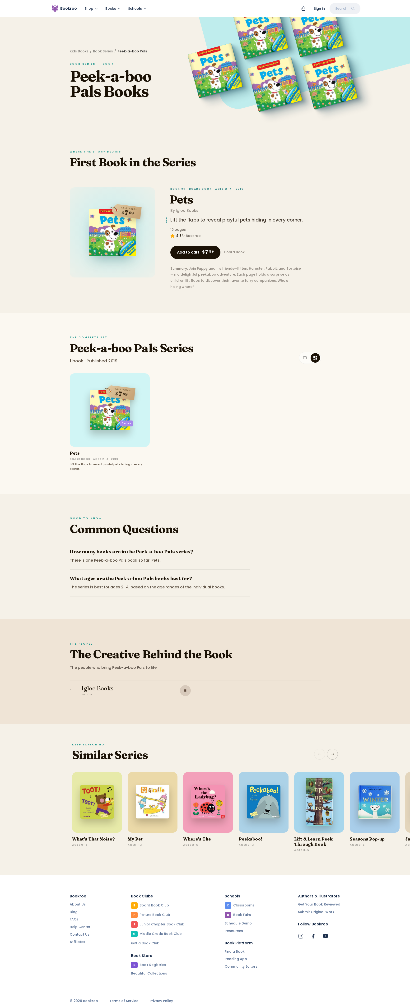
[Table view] (305, 358)
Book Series (103, 51)
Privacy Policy (161, 1001)
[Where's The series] (208, 802)
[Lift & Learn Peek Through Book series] (319, 802)
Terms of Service (123, 1001)
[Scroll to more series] (332, 754)
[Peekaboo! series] (264, 802)
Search (341, 8)
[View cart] (303, 8)
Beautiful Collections (149, 973)
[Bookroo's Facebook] (313, 936)
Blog (74, 912)
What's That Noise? (93, 839)
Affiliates (77, 941)
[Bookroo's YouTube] (325, 936)
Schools (135, 8)
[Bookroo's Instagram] (301, 936)
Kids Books (79, 51)
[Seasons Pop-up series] (375, 802)
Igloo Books (187, 210)
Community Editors (241, 966)
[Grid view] (315, 358)
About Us (78, 904)
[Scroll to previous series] (319, 754)
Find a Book (235, 951)
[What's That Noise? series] (97, 802)
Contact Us (79, 934)
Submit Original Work (316, 912)
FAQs (74, 919)
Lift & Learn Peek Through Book (313, 841)
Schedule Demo (238, 923)
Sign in (319, 8)
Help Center (80, 926)
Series (126, 423)
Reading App (236, 958)
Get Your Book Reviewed (319, 904)
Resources (234, 930)
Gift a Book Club (145, 943)
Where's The (197, 839)
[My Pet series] (152, 802)
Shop (88, 8)
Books (110, 8)
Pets (181, 199)
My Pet (135, 839)
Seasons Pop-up (367, 839)
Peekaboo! (250, 839)
